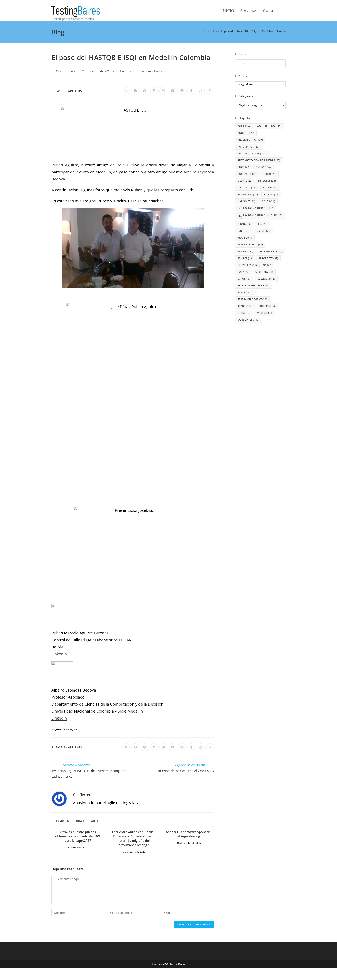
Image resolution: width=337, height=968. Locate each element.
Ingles (268, 201)
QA (267, 265)
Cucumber (247, 174)
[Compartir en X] (126, 91)
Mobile (245, 237)
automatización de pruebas (259, 160)
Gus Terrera (64, 71)
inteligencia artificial (256, 208)
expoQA (271, 194)
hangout (246, 201)
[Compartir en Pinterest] (144, 91)
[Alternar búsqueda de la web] (283, 10)
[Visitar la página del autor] (59, 798)
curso (269, 174)
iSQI (75, 729)
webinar (265, 313)
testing (246, 292)
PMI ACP (245, 258)
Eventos (125, 71)
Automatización (252, 153)
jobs (243, 231)
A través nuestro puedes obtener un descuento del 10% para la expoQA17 (77, 836)
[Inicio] (201, 31)
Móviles (245, 251)
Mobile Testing (250, 244)
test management (252, 299)
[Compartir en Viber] (163, 91)
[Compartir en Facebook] (135, 91)
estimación (248, 194)
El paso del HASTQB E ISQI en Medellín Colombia (253, 31)
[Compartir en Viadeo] (201, 91)
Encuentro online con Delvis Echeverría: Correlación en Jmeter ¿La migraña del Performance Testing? (132, 838)
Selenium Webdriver (253, 285)
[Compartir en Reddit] (182, 91)
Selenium (266, 278)
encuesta (247, 187)
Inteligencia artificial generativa (260, 216)
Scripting (264, 272)
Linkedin (59, 654)
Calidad (264, 167)
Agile (244, 126)
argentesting (250, 139)
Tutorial (268, 306)
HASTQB (68, 729)
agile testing (269, 126)
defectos (267, 180)
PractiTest (268, 258)
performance (270, 251)
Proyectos (247, 265)
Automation (248, 146)
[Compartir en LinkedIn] (154, 91)
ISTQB (244, 224)
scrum (245, 278)
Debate (245, 180)
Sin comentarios (151, 71)
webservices (248, 319)
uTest (244, 313)
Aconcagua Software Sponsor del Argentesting (188, 834)
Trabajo (246, 306)
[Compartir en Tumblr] (191, 91)
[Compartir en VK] (172, 91)
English (269, 187)
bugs (244, 167)
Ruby (243, 272)
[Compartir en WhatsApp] (210, 91)
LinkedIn (263, 231)
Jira (262, 224)
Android (246, 133)
